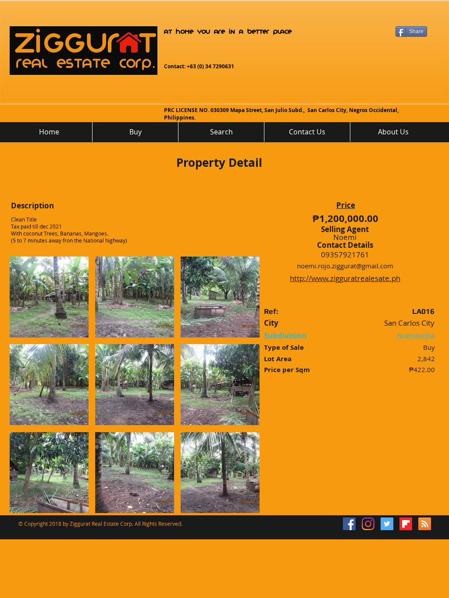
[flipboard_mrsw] (405, 523)
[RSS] (424, 523)
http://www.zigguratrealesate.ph (345, 278)
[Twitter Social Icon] (387, 523)
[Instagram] (368, 523)
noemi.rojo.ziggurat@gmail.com (345, 265)
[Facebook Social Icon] (349, 523)
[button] (49, 297)
